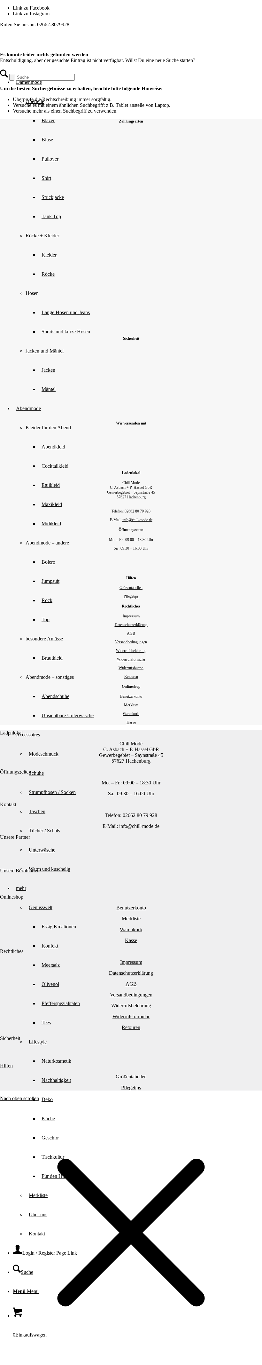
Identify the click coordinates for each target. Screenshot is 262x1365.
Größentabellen (131, 587)
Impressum (131, 616)
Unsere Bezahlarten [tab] (20, 870)
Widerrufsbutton (131, 668)
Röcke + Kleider (42, 235)
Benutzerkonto (131, 696)
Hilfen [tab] (6, 1065)
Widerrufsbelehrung (131, 650)
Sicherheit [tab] (10, 1038)
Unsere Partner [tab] (15, 837)
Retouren (131, 676)
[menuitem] (150, 1099)
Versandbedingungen (131, 642)
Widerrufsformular (131, 659)
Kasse (131, 722)
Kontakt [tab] (8, 804)
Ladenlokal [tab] (11, 732)
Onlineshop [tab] (11, 897)
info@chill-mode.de (137, 520)
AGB (131, 633)
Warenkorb (131, 713)
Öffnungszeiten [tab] (15, 771)
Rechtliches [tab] (11, 951)
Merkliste (131, 705)
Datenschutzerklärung (131, 625)
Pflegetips (131, 596)
